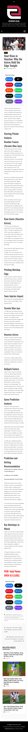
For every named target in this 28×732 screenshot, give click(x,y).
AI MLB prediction (16, 614)
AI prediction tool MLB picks (17, 615)
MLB (6, 53)
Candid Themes (18, 728)
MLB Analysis (15, 619)
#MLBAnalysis (9, 614)
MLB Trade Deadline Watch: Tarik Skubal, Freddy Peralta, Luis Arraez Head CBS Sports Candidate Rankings (13, 681)
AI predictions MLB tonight (10, 617)
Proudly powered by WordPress (11, 726)
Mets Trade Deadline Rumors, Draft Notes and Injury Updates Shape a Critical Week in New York (13, 708)
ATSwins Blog (14, 21)
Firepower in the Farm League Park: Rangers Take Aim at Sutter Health (13, 629)
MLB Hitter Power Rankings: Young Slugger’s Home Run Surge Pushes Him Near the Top (13, 654)
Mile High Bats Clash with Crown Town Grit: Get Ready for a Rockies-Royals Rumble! (14, 639)
